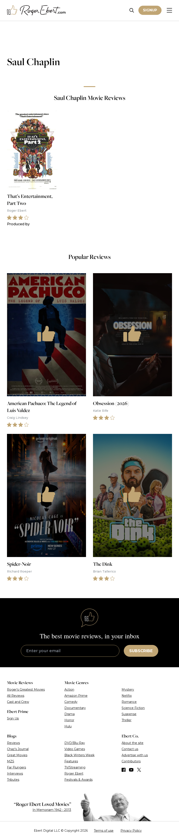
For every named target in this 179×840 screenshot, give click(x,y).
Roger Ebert (73, 773)
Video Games (74, 749)
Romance (129, 702)
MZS (10, 761)
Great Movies (17, 755)
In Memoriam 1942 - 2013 (52, 810)
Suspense (129, 714)
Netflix (127, 696)
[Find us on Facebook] (124, 770)
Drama (69, 714)
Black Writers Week (79, 755)
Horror (69, 720)
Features (71, 761)
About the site (132, 743)
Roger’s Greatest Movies (26, 690)
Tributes (13, 780)
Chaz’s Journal (18, 749)
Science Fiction (133, 708)
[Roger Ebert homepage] (36, 10)
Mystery (128, 690)
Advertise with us (135, 755)
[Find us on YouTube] (131, 770)
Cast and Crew (18, 702)
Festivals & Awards (78, 780)
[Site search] (131, 10)
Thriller (126, 720)
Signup (150, 10)
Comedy (70, 702)
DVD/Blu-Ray (74, 743)
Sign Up (13, 718)
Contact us (130, 749)
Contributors (131, 761)
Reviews (13, 743)
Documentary (75, 708)
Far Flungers (16, 767)
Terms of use (104, 831)
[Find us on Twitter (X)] (139, 770)
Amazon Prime (76, 696)
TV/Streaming (74, 767)
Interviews (15, 773)
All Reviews (15, 696)
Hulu (68, 726)
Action (69, 690)
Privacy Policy (131, 831)
